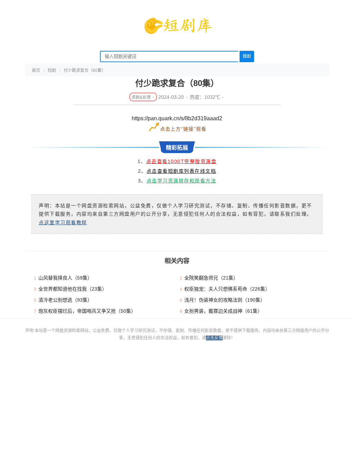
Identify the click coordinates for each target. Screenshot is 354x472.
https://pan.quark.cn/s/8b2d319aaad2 (177, 118)
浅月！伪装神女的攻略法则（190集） (224, 300)
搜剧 (247, 56)
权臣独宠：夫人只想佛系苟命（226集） (227, 289)
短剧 (52, 70)
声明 (30, 330)
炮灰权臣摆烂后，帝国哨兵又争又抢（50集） (87, 311)
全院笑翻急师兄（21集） (211, 278)
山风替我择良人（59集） (65, 278)
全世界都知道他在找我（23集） (72, 289)
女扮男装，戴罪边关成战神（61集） (223, 311)
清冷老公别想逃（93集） (65, 300)
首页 (36, 70)
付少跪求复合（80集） (85, 70)
